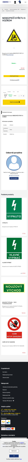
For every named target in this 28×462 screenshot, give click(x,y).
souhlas (22, 442)
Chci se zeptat (14, 178)
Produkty (6, 9)
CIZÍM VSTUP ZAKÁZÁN (8, 342)
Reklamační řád (6, 395)
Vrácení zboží (6, 377)
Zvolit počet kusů (14, 76)
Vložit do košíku (14, 102)
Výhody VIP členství (7, 400)
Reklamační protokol (7, 374)
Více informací (9, 54)
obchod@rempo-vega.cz (11, 413)
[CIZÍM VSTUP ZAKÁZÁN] (14, 328)
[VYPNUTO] (14, 209)
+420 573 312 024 (14, 175)
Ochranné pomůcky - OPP (14, 9)
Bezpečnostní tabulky (10, 10)
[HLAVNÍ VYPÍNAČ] (14, 248)
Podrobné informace (7, 112)
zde (21, 459)
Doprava (5, 389)
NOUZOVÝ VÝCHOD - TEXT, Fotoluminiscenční (9, 303)
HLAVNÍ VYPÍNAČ (6, 262)
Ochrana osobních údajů (8, 398)
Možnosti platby (6, 392)
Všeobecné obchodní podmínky (10, 387)
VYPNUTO (5, 223)
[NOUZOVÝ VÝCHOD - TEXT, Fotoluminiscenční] (14, 288)
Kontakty (5, 372)
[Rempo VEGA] (6, 2)
